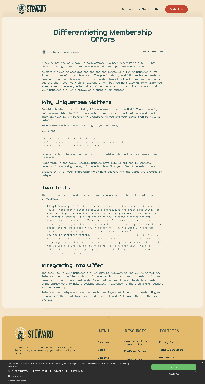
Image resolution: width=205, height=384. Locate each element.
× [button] (202, 362)
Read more (13, 366)
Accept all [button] (174, 367)
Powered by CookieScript (17, 381)
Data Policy (166, 357)
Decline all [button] (174, 374)
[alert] (102, 372)
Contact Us (176, 9)
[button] (20, 371)
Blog (157, 9)
